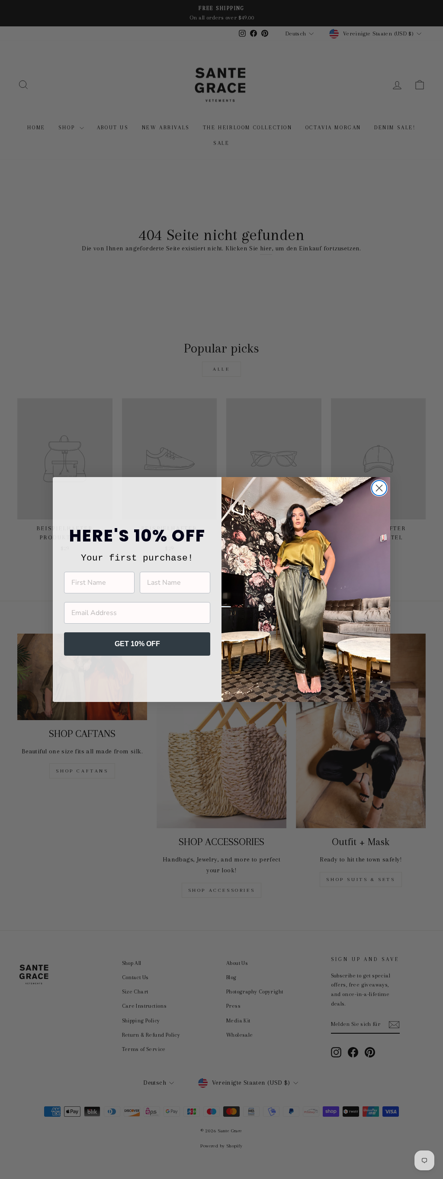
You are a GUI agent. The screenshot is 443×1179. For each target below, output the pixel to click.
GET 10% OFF (137, 643)
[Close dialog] (379, 488)
